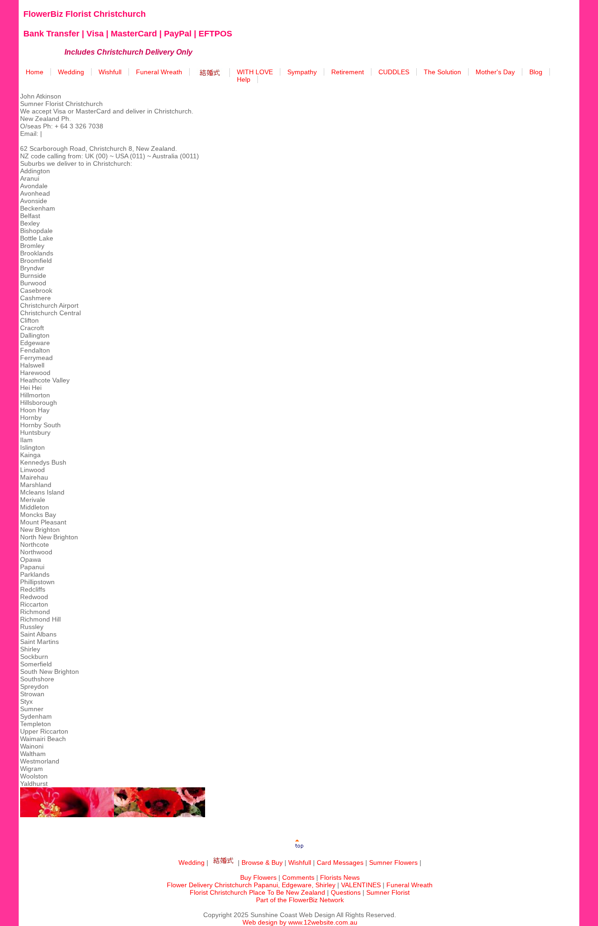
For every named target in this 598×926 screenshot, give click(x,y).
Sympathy (302, 72)
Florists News (340, 877)
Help (243, 79)
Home (34, 72)
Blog (535, 72)
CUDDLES (393, 72)
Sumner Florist (388, 892)
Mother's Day (495, 72)
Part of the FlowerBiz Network (300, 900)
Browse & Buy (262, 862)
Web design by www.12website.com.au (299, 922)
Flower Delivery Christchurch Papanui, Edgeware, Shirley (251, 885)
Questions (346, 892)
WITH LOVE (255, 72)
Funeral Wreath (159, 72)
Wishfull (110, 72)
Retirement (347, 72)
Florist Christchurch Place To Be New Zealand (257, 892)
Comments (298, 877)
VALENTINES (361, 885)
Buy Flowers (258, 877)
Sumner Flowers (393, 862)
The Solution (442, 72)
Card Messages (340, 862)
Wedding (71, 72)
